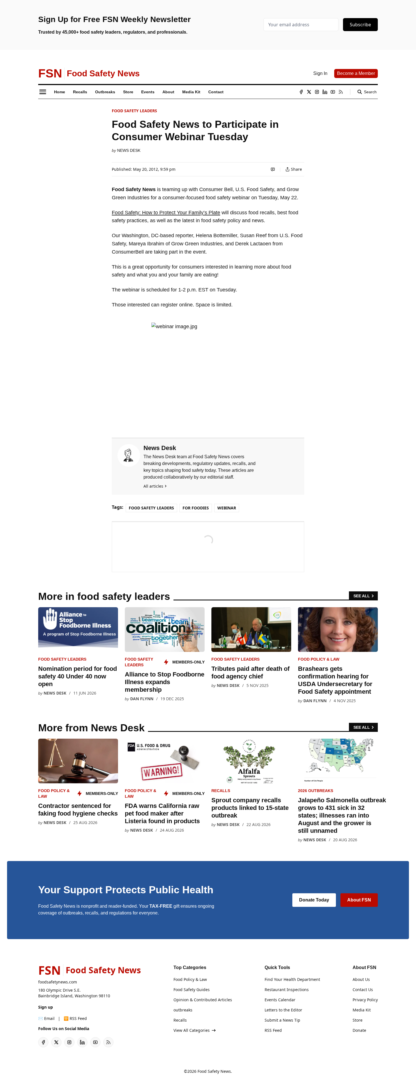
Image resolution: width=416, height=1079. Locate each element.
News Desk (128, 150)
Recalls (220, 790)
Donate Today (314, 900)
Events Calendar (280, 999)
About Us (361, 979)
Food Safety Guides (191, 989)
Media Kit (362, 1010)
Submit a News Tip (282, 1020)
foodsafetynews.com (57, 982)
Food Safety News (214, 1071)
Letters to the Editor (283, 1010)
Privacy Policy (365, 999)
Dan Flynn (141, 698)
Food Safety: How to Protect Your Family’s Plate (166, 212)
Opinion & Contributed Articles (202, 999)
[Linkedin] (324, 91)
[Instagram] (316, 91)
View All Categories (191, 1030)
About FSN (359, 900)
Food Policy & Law (318, 659)
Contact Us (363, 989)
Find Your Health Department (292, 979)
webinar (226, 508)
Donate (359, 1030)
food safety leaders (134, 110)
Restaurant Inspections (287, 989)
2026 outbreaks (315, 790)
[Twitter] (309, 91)
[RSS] (340, 91)
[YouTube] (332, 91)
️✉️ (46, 1018)
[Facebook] (301, 91)
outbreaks (182, 1010)
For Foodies (196, 508)
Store (358, 1020)
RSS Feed (273, 1030)
